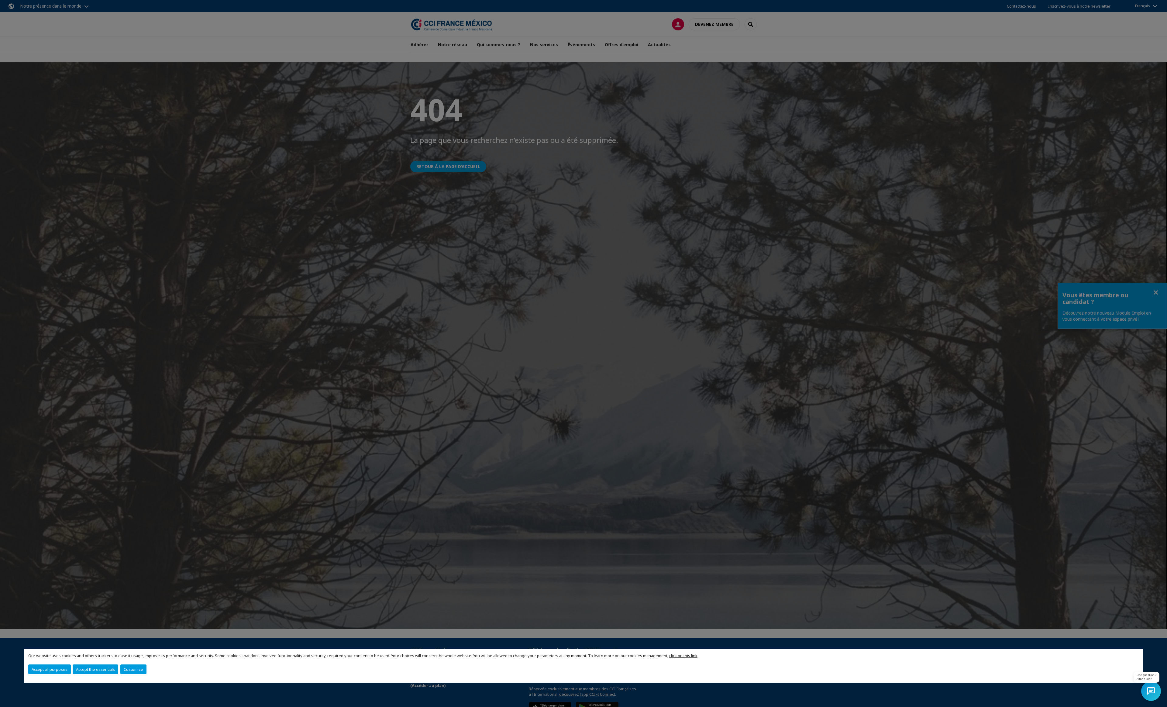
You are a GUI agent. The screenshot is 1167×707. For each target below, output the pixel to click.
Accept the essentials (95, 669)
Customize (133, 669)
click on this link (683, 655)
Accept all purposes (49, 669)
